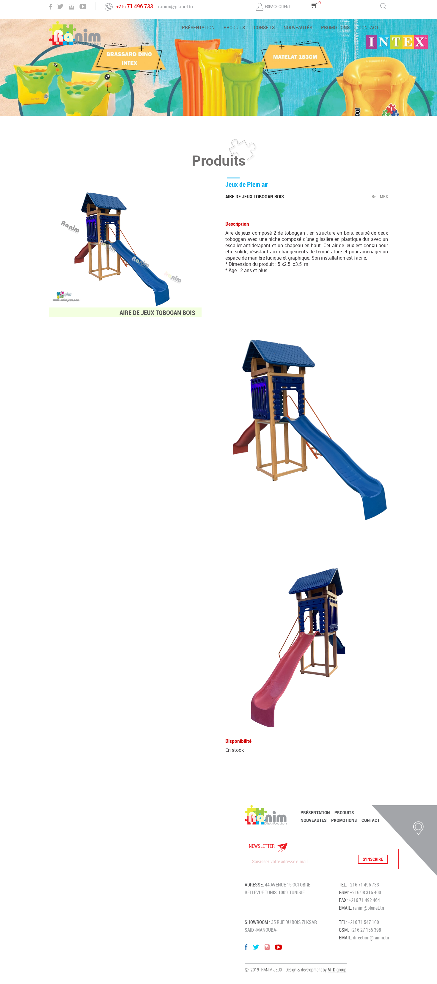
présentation (198, 27)
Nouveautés (298, 27)
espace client (278, 6)
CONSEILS (264, 27)
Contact (369, 27)
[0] (314, 13)
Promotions (335, 27)
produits (234, 27)
